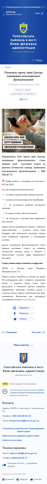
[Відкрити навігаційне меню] (42, 13)
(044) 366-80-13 (19, 458)
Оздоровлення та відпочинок (23, 94)
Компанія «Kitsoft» (16, 463)
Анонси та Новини (23, 90)
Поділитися (23, 313)
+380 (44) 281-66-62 (21, 416)
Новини (8, 67)
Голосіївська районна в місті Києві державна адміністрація (23, 430)
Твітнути (23, 319)
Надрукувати (24, 308)
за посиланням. (29, 300)
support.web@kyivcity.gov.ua (23, 453)
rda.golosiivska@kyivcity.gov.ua (24, 421)
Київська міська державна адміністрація (20, 436)
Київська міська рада (12, 440)
